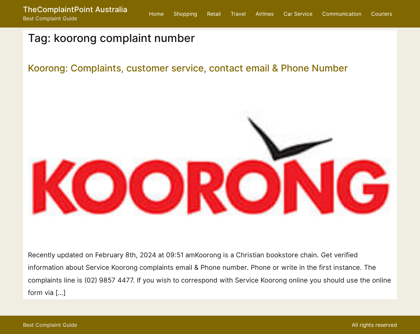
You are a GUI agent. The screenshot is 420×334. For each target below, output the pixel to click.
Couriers (381, 13)
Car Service (298, 13)
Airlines (265, 13)
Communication (341, 13)
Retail (214, 13)
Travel (238, 13)
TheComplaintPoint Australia (75, 9)
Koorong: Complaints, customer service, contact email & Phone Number (188, 68)
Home (156, 13)
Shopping (185, 13)
